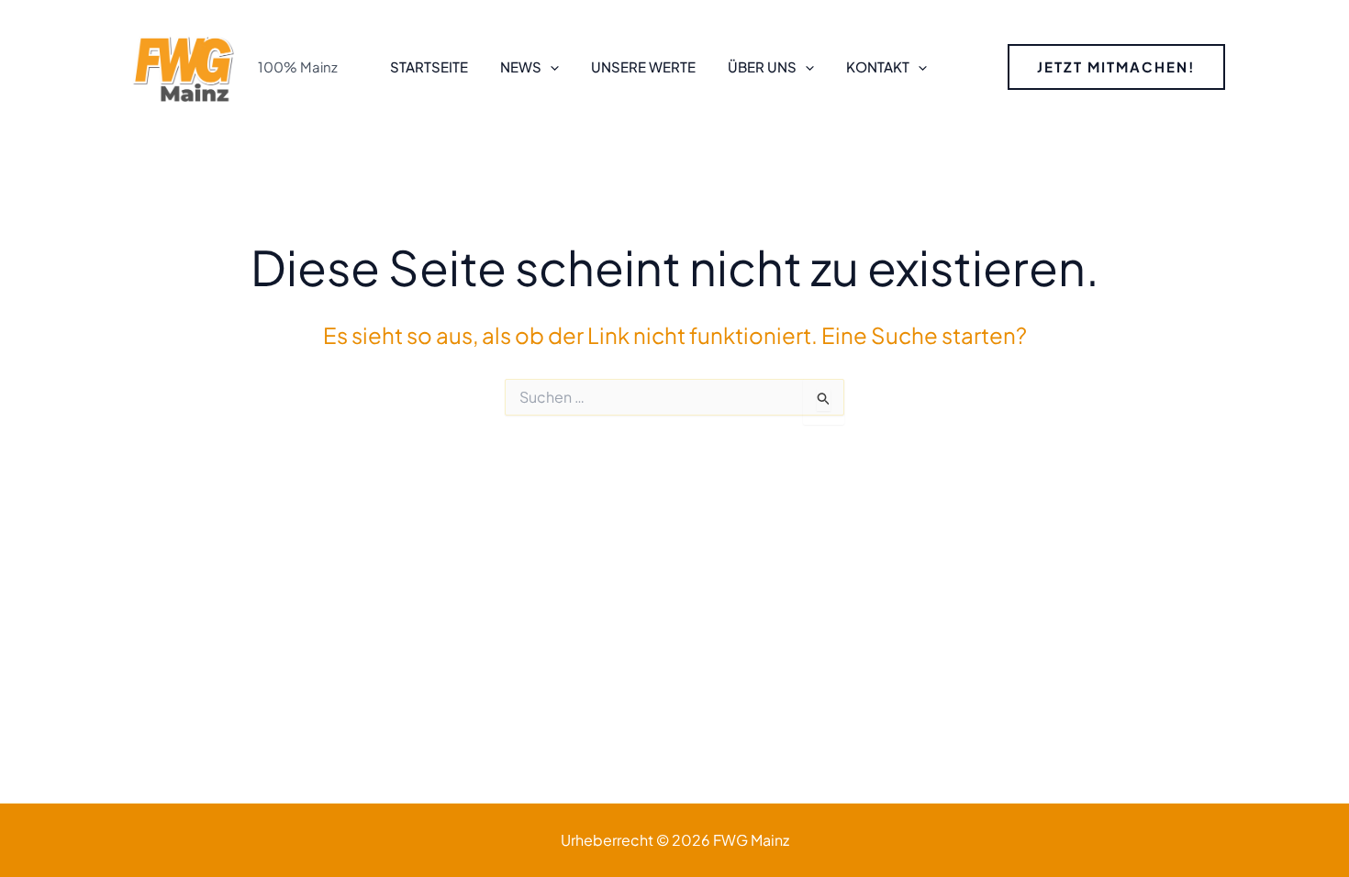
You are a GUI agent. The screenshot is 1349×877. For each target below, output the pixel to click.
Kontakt (877, 66)
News (520, 66)
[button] (550, 67)
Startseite (429, 66)
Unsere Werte (643, 66)
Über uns (762, 66)
